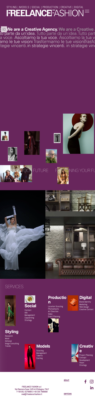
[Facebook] (85, 382)
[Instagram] (92, 382)
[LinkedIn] (92, 388)
